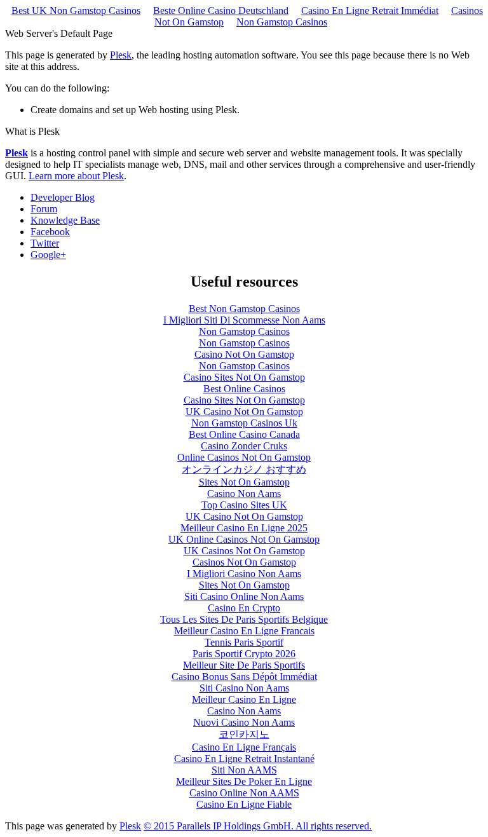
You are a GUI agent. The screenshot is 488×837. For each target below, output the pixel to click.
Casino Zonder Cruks (244, 445)
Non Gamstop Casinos (281, 22)
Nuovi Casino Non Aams (244, 722)
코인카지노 (244, 734)
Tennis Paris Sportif (244, 642)
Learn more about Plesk (76, 175)
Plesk (121, 55)
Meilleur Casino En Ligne (244, 699)
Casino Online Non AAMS (244, 792)
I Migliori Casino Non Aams (244, 573)
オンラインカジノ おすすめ (244, 469)
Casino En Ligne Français (244, 747)
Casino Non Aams (244, 493)
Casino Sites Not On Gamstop (244, 377)
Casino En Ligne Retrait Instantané (244, 758)
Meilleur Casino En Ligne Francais (244, 630)
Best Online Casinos (244, 388)
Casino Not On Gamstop (244, 354)
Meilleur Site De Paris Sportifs (244, 665)
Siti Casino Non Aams (244, 688)
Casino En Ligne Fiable (244, 804)
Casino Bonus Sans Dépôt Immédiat (244, 676)
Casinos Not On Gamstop (244, 562)
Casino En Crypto (244, 607)
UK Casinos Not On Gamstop (244, 550)
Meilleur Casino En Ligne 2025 (244, 527)
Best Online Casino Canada (244, 434)
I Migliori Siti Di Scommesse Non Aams (244, 320)
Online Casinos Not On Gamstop (244, 457)
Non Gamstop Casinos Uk (244, 423)
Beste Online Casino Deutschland (220, 10)
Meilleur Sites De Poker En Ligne (244, 781)
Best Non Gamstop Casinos (244, 308)
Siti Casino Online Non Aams (244, 596)
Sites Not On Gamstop (244, 482)
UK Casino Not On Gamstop (244, 411)
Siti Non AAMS (244, 770)
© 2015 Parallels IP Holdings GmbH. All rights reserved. (258, 825)
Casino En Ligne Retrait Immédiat (369, 10)
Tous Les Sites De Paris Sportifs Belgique (244, 619)
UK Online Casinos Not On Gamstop (244, 539)
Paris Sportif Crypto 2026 (244, 653)
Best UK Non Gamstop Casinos (75, 10)
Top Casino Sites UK (244, 505)
